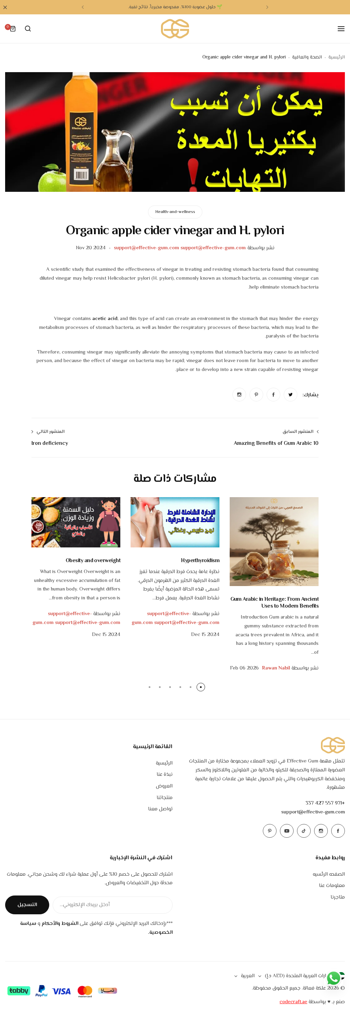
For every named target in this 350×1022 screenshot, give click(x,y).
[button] (267, 7)
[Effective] (175, 29)
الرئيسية (336, 57)
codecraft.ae (293, 1002)
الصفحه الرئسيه (329, 874)
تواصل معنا (160, 809)
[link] (290, 394)
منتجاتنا (165, 798)
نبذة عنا (165, 775)
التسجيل (27, 905)
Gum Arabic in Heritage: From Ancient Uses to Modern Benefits (274, 602)
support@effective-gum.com (313, 812)
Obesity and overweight (93, 561)
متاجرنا (338, 897)
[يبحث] (27, 28)
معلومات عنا (332, 886)
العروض (164, 786)
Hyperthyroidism (200, 561)
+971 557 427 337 (325, 803)
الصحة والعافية (307, 57)
